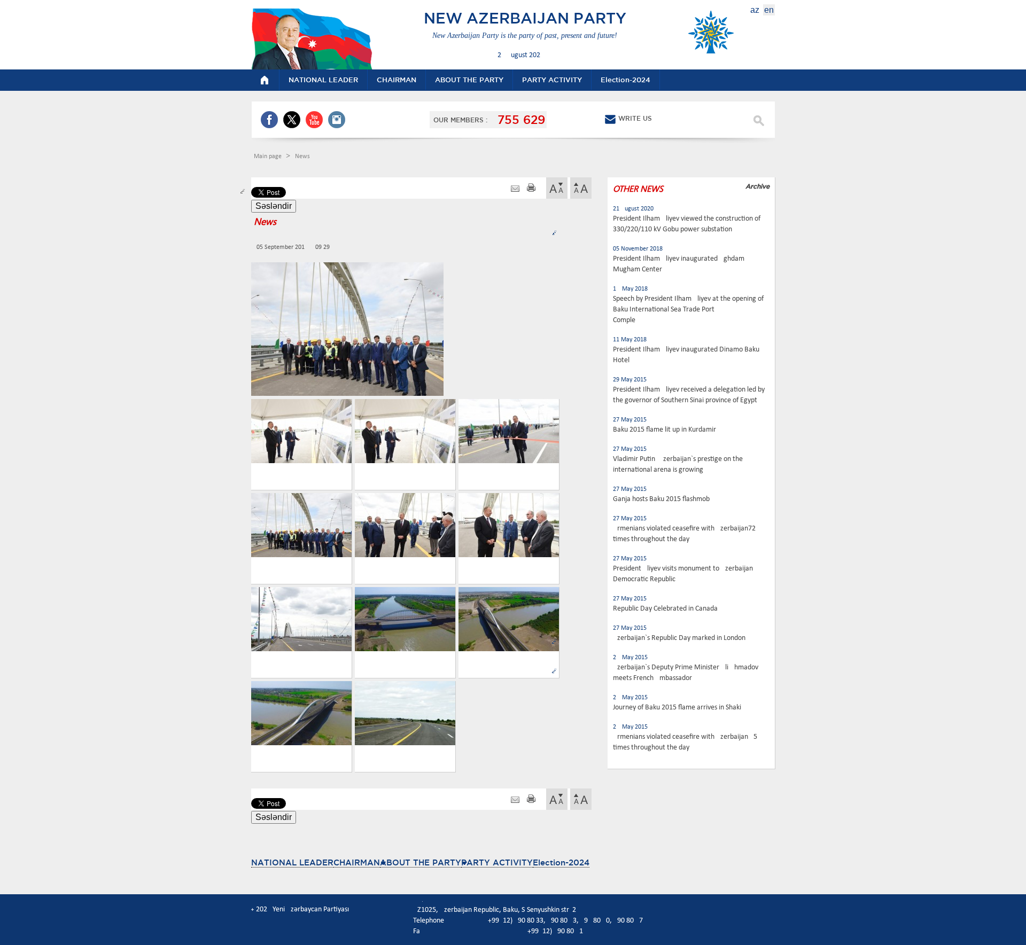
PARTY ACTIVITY (497, 862)
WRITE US (635, 118)
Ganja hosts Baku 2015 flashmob (661, 499)
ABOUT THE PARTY (420, 862)
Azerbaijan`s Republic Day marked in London (679, 638)
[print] (531, 188)
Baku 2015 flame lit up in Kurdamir (664, 430)
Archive (757, 186)
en (769, 9)
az (754, 9)
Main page (268, 156)
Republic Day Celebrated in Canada (665, 609)
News (302, 156)
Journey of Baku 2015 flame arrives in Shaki (677, 708)
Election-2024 (561, 862)
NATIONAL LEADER (292, 862)
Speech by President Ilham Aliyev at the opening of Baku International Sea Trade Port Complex (688, 309)
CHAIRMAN (356, 862)
